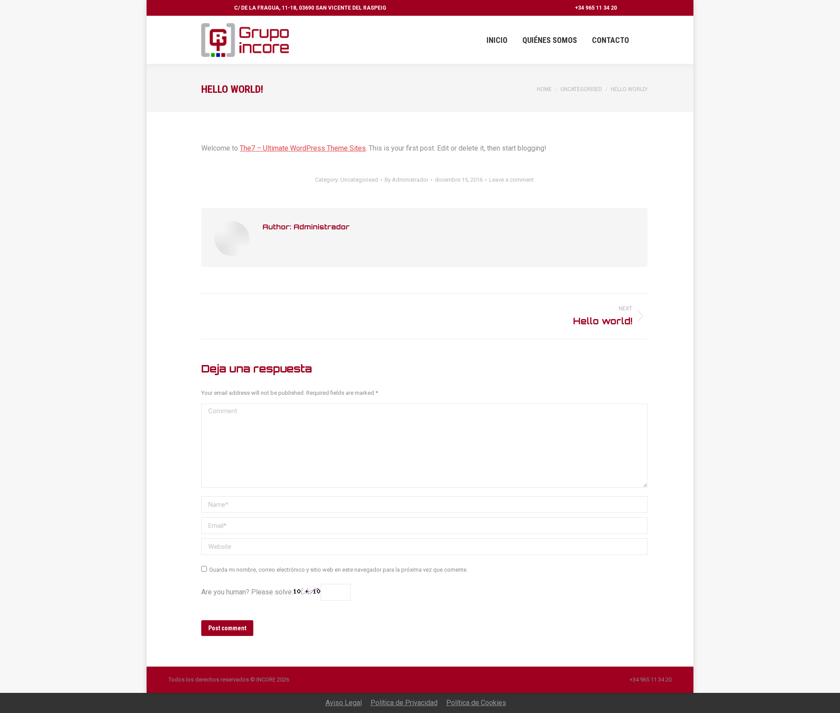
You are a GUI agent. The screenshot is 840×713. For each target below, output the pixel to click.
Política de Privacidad (404, 703)
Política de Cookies (476, 703)
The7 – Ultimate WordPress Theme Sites (303, 148)
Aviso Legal (344, 703)
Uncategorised (359, 179)
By (406, 179)
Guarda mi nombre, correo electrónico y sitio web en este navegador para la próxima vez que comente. (338, 569)
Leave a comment (511, 179)
